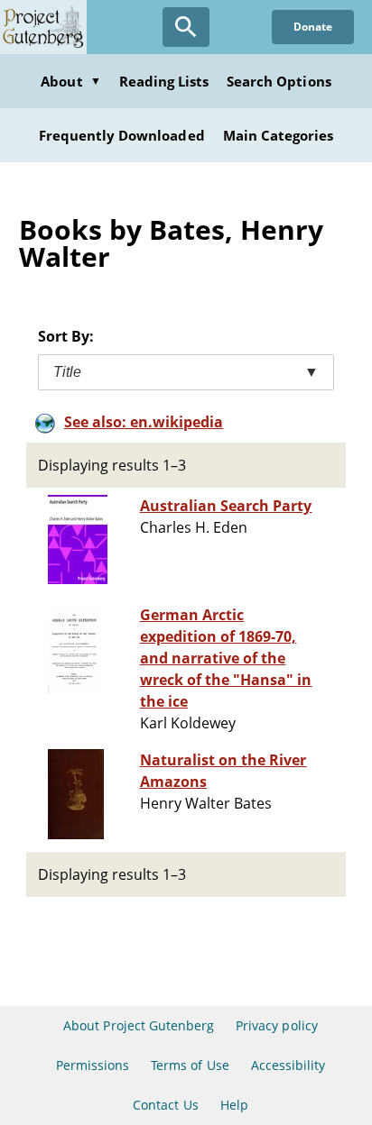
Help (234, 1104)
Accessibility (288, 1065)
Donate (312, 26)
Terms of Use (189, 1065)
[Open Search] (186, 27)
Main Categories (278, 135)
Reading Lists (164, 81)
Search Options (279, 81)
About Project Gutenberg (138, 1025)
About (70, 81)
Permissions (92, 1065)
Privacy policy (277, 1025)
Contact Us (165, 1104)
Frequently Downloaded (122, 135)
